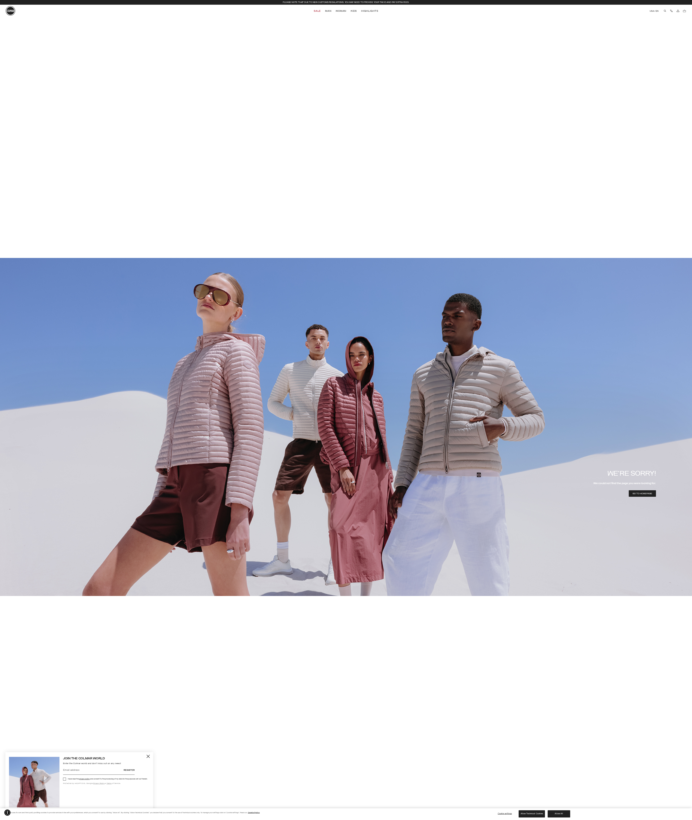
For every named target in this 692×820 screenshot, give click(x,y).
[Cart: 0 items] (684, 11)
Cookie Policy (254, 813)
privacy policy (84, 779)
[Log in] (678, 11)
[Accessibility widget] (7, 813)
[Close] (148, 756)
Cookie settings (505, 814)
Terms (109, 783)
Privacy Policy (99, 783)
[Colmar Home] (10, 11)
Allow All (559, 814)
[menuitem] (317, 11)
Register (129, 770)
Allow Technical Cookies (532, 814)
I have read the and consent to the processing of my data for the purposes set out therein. (107, 779)
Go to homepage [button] (642, 494)
